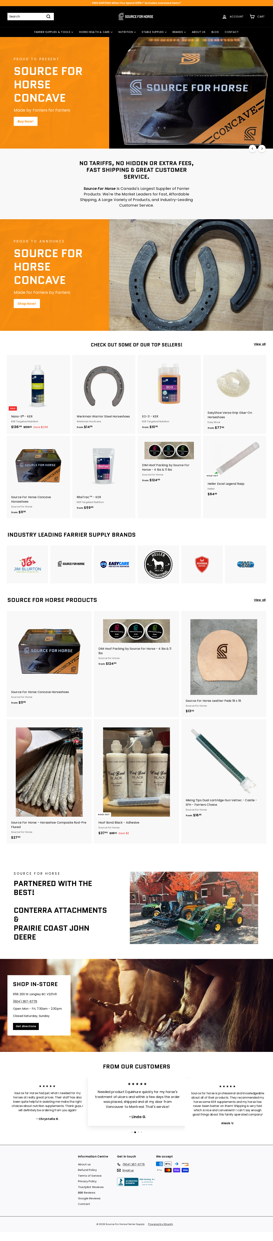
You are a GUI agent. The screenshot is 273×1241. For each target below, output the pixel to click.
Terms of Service (90, 1176)
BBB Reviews (86, 1193)
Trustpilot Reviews (91, 1187)
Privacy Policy (87, 1181)
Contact (84, 1204)
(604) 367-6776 (25, 1001)
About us (84, 1164)
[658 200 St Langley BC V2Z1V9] (136, 1005)
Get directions (26, 1026)
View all (260, 344)
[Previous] (252, 148)
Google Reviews (89, 1198)
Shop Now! (27, 303)
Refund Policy (87, 1170)
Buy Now (25, 108)
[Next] (262, 148)
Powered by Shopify (160, 1224)
